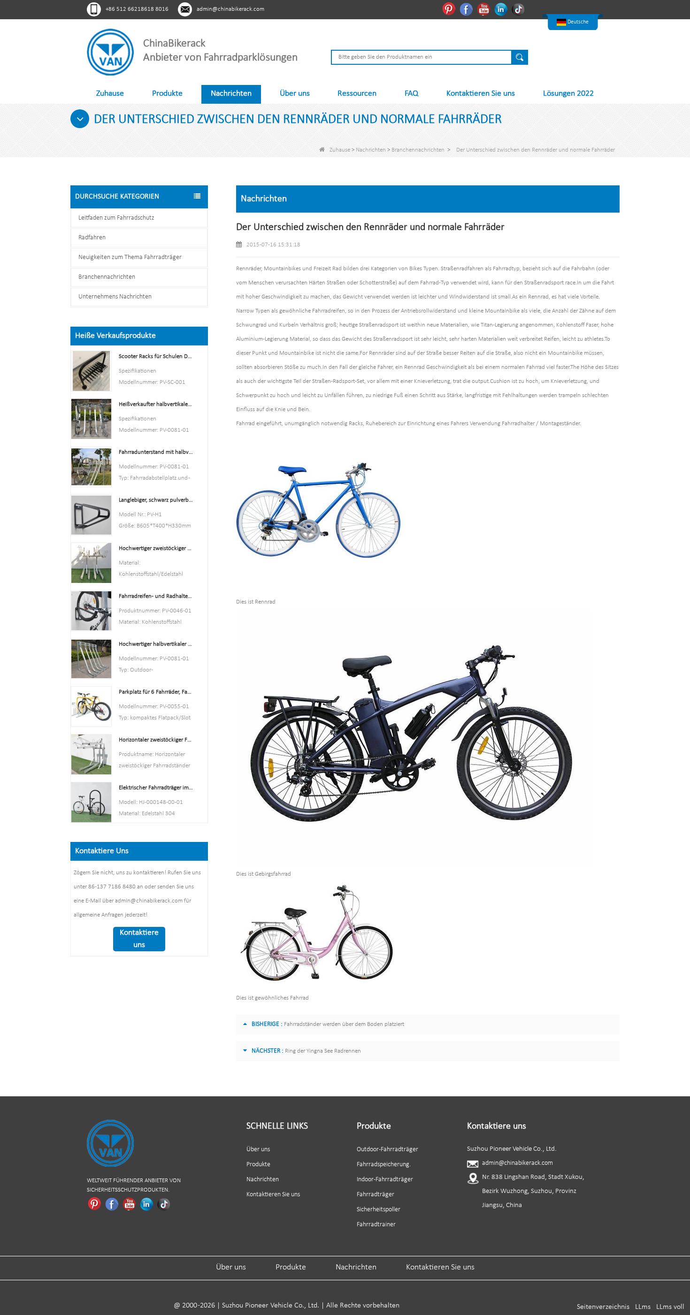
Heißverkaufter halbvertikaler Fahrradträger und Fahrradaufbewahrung (156, 404)
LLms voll (670, 1307)
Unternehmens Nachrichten (115, 296)
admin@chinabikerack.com (230, 9)
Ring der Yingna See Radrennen (323, 1051)
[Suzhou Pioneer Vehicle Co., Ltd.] (110, 52)
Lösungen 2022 (568, 93)
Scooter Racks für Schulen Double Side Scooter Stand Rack (156, 356)
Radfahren (92, 237)
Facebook (467, 9)
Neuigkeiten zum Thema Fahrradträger (130, 257)
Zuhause (110, 93)
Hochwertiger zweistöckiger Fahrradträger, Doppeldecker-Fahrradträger (156, 548)
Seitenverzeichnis (603, 1307)
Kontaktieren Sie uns (480, 93)
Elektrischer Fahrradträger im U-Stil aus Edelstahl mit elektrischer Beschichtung (156, 788)
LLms (643, 1307)
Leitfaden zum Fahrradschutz (116, 218)
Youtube (484, 9)
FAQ (411, 93)
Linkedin (502, 9)
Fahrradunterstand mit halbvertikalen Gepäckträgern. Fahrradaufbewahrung (156, 452)
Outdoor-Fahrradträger (387, 1149)
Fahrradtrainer (376, 1224)
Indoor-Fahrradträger (385, 1179)
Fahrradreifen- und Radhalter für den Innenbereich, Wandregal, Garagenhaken (156, 596)
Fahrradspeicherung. (384, 1164)
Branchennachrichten (418, 150)
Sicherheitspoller (378, 1209)
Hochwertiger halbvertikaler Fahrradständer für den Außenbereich (156, 644)
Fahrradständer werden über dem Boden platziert (344, 1024)
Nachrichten (231, 93)
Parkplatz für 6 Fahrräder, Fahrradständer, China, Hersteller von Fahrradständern (156, 692)
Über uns (295, 93)
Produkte (167, 93)
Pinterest (450, 9)
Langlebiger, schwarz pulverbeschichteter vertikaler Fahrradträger (156, 500)
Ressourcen (356, 93)
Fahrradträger (375, 1194)
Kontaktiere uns (139, 938)
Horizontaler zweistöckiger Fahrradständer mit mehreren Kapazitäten (156, 740)
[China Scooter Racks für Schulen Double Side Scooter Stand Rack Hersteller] (91, 371)
